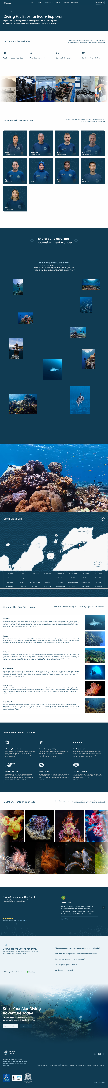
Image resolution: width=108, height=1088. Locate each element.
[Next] (103, 907)
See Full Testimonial (67, 919)
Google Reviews (22, 920)
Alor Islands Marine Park (80, 119)
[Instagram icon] (99, 1054)
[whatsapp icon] (95, 1054)
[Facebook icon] (103, 1054)
